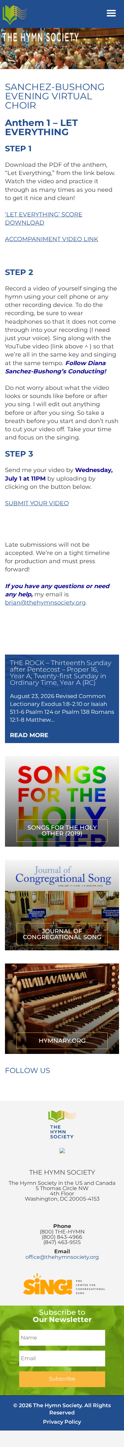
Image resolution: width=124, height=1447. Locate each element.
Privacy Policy (62, 1422)
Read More (29, 735)
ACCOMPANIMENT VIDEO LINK (51, 239)
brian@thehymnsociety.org (45, 602)
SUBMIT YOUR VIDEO (37, 503)
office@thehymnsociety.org (62, 1257)
